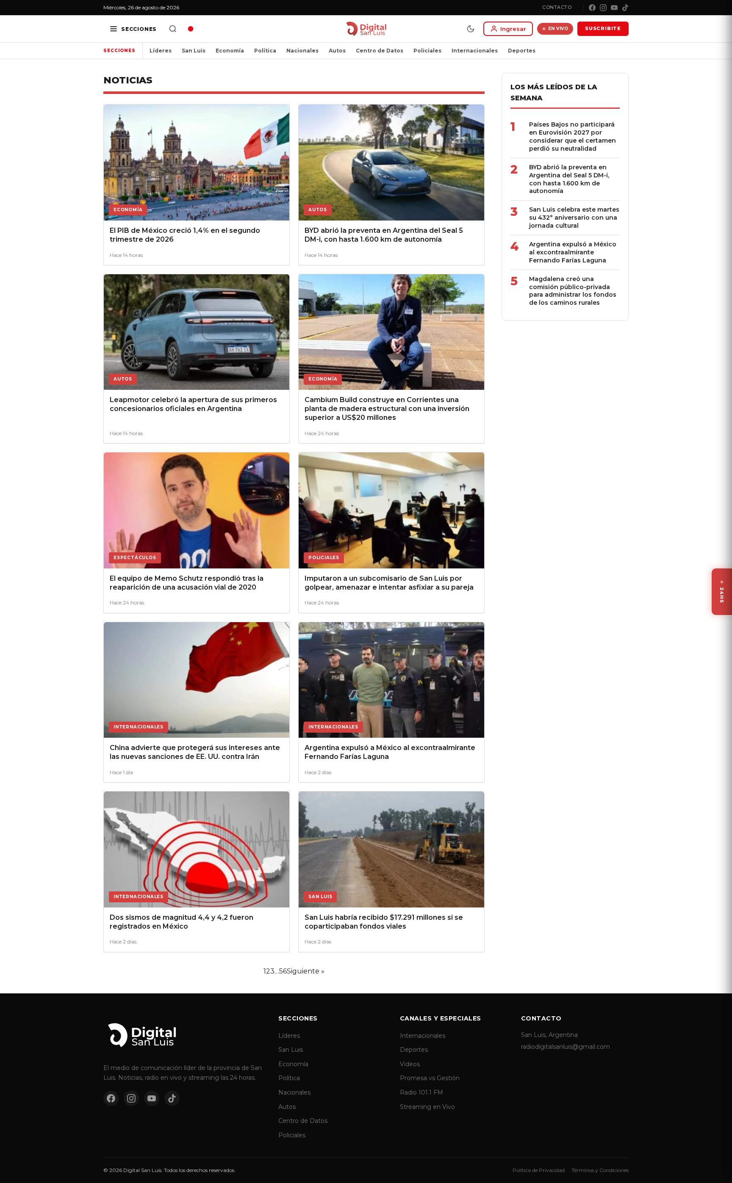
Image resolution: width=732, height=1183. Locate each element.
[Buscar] (172, 28)
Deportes (521, 50)
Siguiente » (305, 971)
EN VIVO (558, 28)
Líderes (161, 50)
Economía (230, 50)
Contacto (556, 7)
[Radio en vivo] (190, 28)
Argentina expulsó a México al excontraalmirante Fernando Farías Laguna (572, 252)
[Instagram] (603, 7)
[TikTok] (625, 7)
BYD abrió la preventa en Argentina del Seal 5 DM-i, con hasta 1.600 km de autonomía (569, 179)
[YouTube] (614, 7)
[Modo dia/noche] (470, 28)
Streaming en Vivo (427, 1107)
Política (265, 50)
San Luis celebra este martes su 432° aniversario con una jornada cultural (574, 217)
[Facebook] (592, 7)
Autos (337, 50)
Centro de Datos (379, 50)
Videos (410, 1064)
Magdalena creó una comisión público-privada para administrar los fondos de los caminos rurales (572, 291)
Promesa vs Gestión (430, 1078)
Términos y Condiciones (600, 1170)
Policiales (427, 50)
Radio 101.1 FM (421, 1092)
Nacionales (302, 50)
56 (283, 971)
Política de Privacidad (539, 1170)
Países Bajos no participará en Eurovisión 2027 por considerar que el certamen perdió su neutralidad (572, 136)
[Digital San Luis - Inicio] (366, 28)
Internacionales (475, 50)
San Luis (193, 50)
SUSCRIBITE (603, 28)
